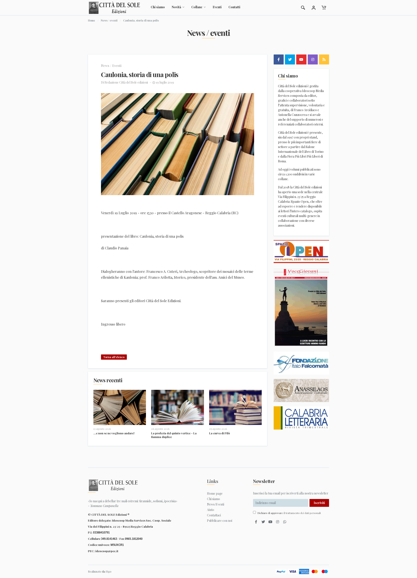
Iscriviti (319, 503)
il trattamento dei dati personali (302, 513)
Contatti (234, 7)
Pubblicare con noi (219, 521)
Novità (176, 7)
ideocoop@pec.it (106, 551)
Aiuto (210, 510)
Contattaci (214, 515)
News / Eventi (111, 65)
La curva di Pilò (219, 433)
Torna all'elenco (113, 357)
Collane (196, 7)
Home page (215, 493)
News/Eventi (215, 504)
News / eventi (109, 20)
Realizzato (94, 571)
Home (91, 20)
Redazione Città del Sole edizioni (126, 82)
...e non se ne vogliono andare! (113, 433)
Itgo (108, 571)
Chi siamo (158, 7)
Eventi (217, 7)
